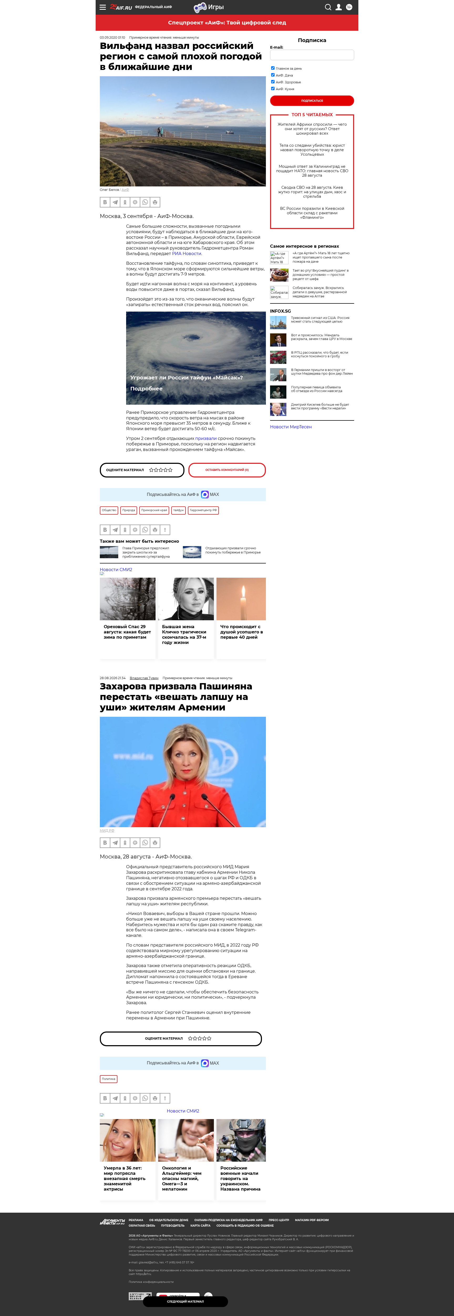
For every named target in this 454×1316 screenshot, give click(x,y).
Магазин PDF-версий (312, 1220)
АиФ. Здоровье (288, 82)
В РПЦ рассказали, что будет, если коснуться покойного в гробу (319, 354)
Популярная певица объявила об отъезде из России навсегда (316, 389)
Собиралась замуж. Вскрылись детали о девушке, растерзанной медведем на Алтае (320, 292)
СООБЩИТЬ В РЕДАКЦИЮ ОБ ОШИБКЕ (245, 1225)
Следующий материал (185, 1301)
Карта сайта (200, 1225)
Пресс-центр (279, 1220)
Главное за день (289, 68)
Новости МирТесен (291, 426)
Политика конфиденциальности (151, 1282)
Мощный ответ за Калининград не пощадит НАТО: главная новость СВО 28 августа (312, 171)
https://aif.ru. (144, 1274)
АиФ (125, 190)
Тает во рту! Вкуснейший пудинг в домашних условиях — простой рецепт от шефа (321, 274)
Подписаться (312, 101)
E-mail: (276, 47)
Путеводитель (172, 1225)
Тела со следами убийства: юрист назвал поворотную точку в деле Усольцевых (312, 150)
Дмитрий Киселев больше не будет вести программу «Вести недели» (320, 406)
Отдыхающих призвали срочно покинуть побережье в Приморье (233, 550)
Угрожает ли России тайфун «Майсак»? (186, 377)
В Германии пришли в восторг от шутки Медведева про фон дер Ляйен (322, 371)
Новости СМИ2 (116, 569)
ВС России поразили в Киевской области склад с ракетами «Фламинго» (312, 213)
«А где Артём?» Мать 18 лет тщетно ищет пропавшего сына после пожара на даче (321, 257)
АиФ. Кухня (285, 89)
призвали (206, 438)
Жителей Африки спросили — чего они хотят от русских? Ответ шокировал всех (312, 129)
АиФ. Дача (284, 75)
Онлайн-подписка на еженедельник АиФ (228, 1220)
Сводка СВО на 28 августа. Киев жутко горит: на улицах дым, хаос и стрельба (312, 192)
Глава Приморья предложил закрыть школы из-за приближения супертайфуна (146, 552)
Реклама (136, 1220)
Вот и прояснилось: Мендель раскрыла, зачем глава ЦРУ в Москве (321, 337)
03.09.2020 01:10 (112, 37)
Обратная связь (142, 1225)
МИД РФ (107, 830)
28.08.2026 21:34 (113, 678)
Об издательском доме (168, 1220)
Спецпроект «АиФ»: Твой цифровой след (227, 22)
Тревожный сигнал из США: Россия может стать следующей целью (320, 319)
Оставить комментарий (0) (227, 470)
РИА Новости (186, 253)
